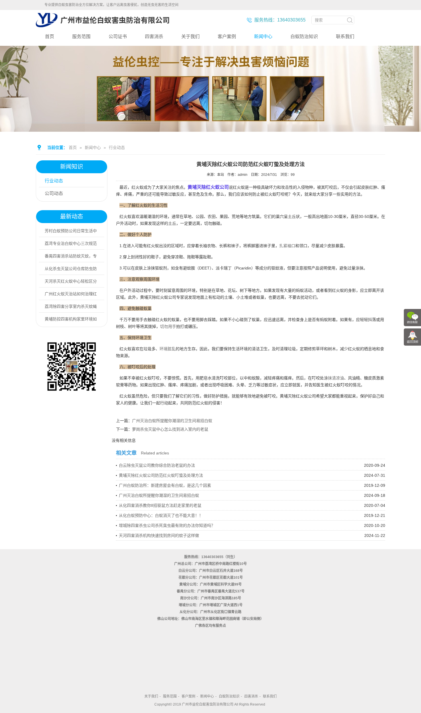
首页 (49, 36)
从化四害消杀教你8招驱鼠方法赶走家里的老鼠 (160, 505)
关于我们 (190, 36)
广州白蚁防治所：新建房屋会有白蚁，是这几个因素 (165, 485)
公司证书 (118, 36)
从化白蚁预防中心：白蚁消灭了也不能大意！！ (161, 515)
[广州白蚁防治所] (102, 25)
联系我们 (345, 36)
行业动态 (117, 147)
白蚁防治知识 (304, 36)
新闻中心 (263, 36)
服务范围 (81, 36)
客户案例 (227, 36)
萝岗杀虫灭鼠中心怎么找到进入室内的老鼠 (170, 429)
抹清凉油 (336, 378)
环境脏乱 (168, 348)
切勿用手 (168, 326)
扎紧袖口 (287, 245)
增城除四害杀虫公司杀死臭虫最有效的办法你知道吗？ (167, 525)
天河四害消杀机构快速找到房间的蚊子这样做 (159, 535)
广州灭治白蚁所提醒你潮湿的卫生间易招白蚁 (172, 420)
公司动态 (54, 193)
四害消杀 (154, 36)
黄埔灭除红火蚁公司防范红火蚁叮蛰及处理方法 (161, 475)
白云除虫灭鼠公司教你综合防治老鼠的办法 (157, 465)
